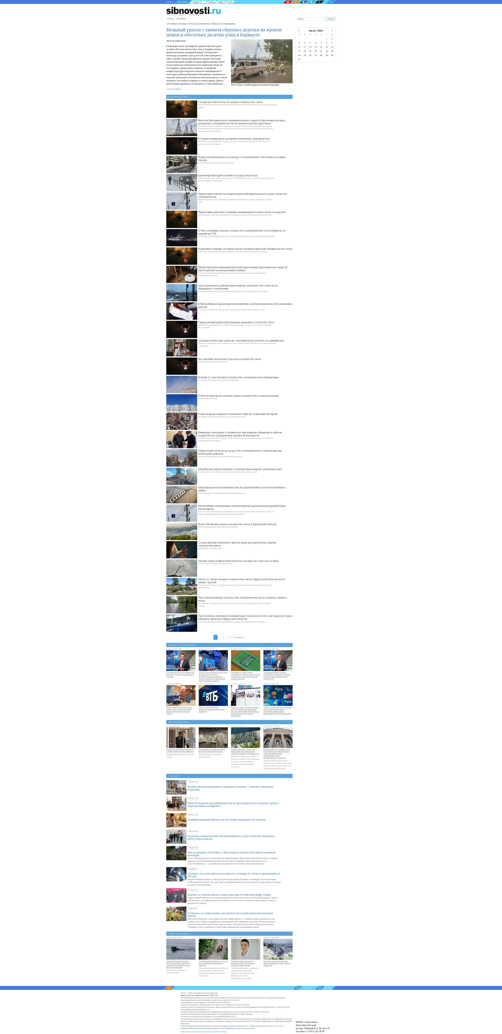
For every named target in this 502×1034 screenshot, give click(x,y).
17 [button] (299, 51)
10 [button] (299, 47)
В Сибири (172, 23)
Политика (205, 23)
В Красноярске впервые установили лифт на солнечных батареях (238, 414)
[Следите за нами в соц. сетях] (288, 2)
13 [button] (316, 47)
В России (193, 23)
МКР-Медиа (181, 19)
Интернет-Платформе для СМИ (206, 1032)
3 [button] (299, 42)
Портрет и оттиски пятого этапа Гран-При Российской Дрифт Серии (229, 894)
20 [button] (316, 51)
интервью (192, 869)
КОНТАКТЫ (308, 988)
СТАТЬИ (174, 776)
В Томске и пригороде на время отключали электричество (234, 138)
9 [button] (332, 42)
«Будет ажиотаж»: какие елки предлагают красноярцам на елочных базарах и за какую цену (245, 751)
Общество (217, 23)
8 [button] (326, 42)
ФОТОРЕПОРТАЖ (179, 722)
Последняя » (239, 637)
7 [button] (321, 42)
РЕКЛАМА (328, 988)
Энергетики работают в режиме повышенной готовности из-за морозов (242, 212)
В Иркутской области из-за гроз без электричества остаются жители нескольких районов (240, 452)
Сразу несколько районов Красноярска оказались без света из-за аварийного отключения (238, 287)
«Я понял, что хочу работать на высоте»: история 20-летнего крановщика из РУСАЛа (233, 875)
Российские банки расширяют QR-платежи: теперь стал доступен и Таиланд (180, 674)
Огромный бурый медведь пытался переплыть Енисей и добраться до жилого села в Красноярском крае (178, 964)
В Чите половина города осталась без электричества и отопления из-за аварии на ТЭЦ (242, 232)
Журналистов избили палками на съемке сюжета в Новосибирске (180, 750)
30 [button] (332, 55)
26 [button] (310, 55)
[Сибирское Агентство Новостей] (193, 10)
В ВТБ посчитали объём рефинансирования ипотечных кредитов (212, 709)
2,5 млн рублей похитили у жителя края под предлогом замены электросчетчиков (237, 544)
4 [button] (304, 42)
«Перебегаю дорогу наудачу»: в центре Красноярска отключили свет (240, 469)
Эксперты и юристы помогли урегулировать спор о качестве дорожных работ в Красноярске (231, 837)
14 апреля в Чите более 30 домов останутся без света (230, 101)
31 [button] (299, 59)
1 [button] (326, 38)
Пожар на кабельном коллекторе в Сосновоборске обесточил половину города (241, 158)
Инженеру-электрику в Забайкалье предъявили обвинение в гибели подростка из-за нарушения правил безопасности (240, 434)
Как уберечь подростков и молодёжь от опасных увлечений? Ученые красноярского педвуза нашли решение (245, 675)
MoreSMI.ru (222, 1032)
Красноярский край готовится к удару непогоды (227, 175)
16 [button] (332, 47)
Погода (196, 2)
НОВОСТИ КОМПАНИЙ (182, 645)
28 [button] (321, 55)
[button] (299, 30)
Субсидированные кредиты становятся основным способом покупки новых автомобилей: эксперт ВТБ (276, 675)
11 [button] (305, 47)
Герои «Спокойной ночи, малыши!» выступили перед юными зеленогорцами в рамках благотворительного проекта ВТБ (277, 710)
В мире (183, 23)
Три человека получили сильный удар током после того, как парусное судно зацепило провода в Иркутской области (245, 617)
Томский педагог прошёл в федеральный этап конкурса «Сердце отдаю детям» (243, 963)
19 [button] (310, 51)
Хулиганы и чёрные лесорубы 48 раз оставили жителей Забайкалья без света (245, 248)
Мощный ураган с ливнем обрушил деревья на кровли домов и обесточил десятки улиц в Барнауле (224, 32)
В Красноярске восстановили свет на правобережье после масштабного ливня (242, 489)
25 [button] (305, 55)
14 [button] (321, 47)
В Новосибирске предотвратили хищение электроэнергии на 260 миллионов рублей (245, 305)
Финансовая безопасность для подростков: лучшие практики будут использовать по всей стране (179, 710)
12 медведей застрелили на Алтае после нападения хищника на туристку (213, 963)
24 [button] (299, 55)
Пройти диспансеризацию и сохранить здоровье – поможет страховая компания (230, 788)
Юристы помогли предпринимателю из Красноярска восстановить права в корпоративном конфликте (233, 805)
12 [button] (310, 47)
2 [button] (332, 38)
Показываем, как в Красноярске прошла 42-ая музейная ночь (212, 750)
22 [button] (327, 51)
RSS (168, 988)
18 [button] (305, 51)
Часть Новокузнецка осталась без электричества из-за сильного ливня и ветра (242, 599)
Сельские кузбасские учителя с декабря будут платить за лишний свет (241, 340)
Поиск (331, 19)
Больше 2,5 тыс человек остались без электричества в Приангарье (238, 377)
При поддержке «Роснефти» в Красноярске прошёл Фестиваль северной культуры (231, 854)
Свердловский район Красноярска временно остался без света (236, 322)
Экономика (229, 23)
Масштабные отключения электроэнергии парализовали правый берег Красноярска (242, 507)
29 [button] (327, 55)
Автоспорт (193, 890)
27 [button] (316, 55)
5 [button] (310, 42)
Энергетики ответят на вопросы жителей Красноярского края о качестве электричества (242, 195)
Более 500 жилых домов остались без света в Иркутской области (237, 524)
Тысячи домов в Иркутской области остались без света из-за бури (238, 560)
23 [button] (332, 51)
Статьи (170, 19)
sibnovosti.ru (235, 1000)
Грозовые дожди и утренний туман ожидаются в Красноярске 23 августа (277, 963)
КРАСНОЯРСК (183, 2)
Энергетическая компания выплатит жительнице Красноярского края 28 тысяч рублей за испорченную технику (242, 269)
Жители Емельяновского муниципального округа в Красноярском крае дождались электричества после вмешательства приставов (241, 122)
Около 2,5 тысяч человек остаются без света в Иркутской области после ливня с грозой (241, 581)
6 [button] (315, 42)
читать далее (174, 89)
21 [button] (321, 51)
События (192, 908)
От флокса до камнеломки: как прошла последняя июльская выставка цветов (230, 915)
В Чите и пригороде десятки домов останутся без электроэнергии (238, 395)
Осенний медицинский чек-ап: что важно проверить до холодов (226, 819)
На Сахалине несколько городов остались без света (229, 359)
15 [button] (327, 47)
